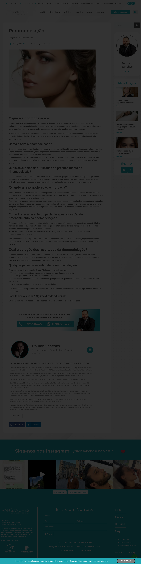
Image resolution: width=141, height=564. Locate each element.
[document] (70, 282)
